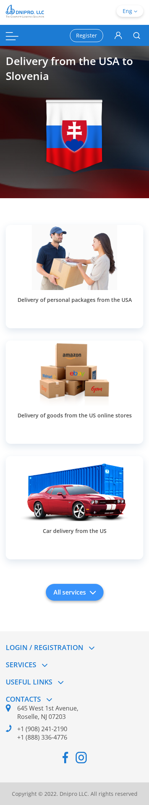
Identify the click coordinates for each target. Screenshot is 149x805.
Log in (118, 35)
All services (69, 592)
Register (86, 35)
